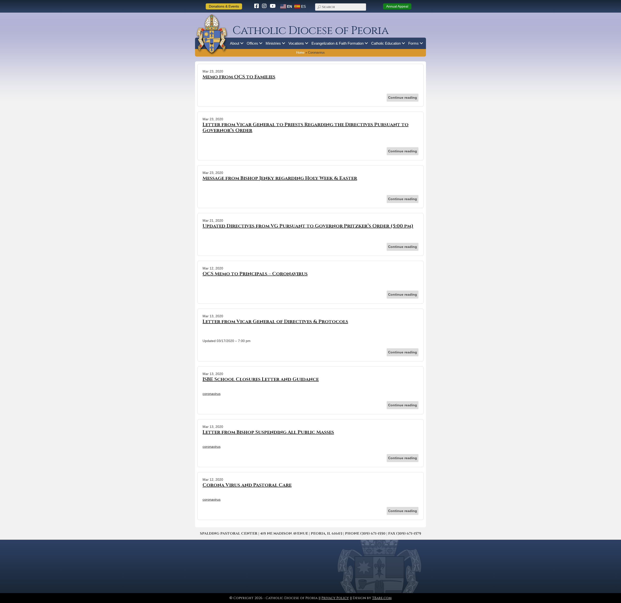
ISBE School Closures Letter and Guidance (261, 379)
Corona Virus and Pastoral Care (247, 485)
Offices (252, 43)
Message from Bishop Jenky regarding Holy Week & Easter (280, 178)
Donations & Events (224, 6)
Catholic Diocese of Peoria (310, 30)
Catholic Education (386, 43)
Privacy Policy (335, 598)
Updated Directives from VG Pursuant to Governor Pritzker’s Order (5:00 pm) (308, 226)
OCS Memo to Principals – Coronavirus (255, 273)
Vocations (296, 43)
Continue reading (402, 97)
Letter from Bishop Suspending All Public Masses (268, 432)
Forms (413, 43)
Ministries (273, 43)
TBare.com (382, 598)
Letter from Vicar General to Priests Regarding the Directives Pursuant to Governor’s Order (306, 127)
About (234, 43)
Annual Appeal (397, 6)
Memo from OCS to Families (239, 76)
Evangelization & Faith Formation (337, 43)
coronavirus (212, 394)
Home (300, 52)
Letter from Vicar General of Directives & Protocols (275, 321)
